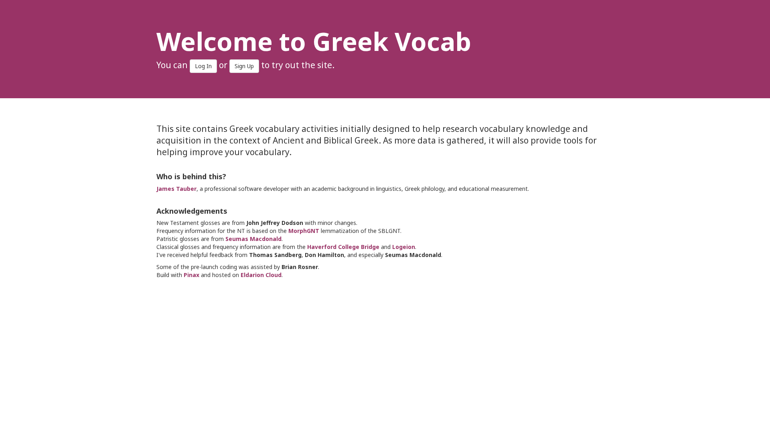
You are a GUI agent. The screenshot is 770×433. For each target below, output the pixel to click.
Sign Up (244, 66)
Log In (203, 66)
